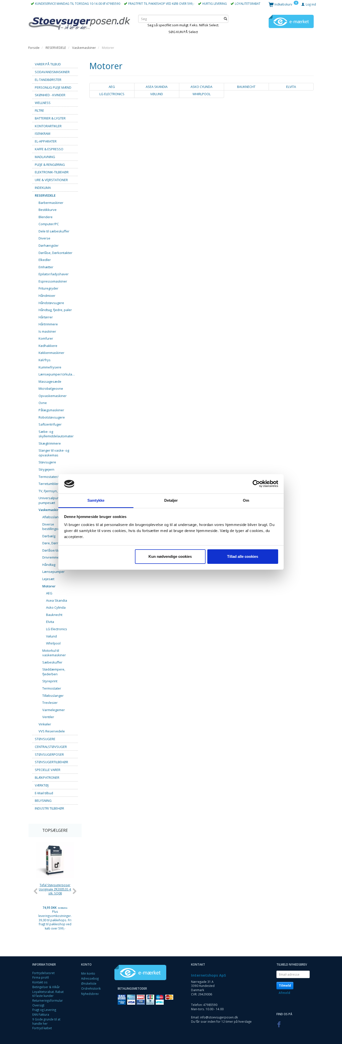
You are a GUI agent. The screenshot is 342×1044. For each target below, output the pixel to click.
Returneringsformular (47, 1000)
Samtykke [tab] (96, 500)
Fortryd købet (42, 1028)
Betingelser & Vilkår (46, 987)
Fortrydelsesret (43, 973)
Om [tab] (246, 500)
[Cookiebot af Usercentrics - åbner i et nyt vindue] (256, 484)
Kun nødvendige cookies (170, 556)
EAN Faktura (40, 1014)
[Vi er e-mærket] (291, 21)
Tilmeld (285, 985)
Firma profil (40, 977)
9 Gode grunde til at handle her (46, 1021)
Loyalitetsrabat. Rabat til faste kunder (48, 994)
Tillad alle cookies (242, 556)
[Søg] (225, 18)
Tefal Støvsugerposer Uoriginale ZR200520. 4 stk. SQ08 (55, 889)
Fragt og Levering (44, 1010)
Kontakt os (40, 982)
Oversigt (38, 1005)
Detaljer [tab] (171, 500)
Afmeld (284, 993)
